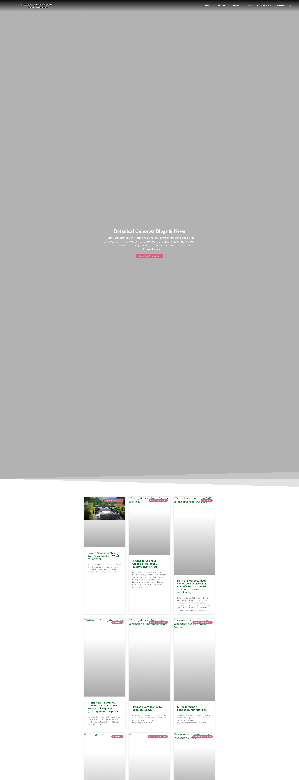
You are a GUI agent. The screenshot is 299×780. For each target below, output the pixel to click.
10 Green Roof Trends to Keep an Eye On (147, 708)
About (206, 5)
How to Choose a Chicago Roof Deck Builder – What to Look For (104, 556)
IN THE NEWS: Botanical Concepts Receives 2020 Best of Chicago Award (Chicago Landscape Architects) (192, 586)
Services (221, 5)
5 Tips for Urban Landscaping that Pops (192, 708)
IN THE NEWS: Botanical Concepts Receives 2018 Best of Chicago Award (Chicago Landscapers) (103, 707)
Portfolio (237, 5)
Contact (281, 5)
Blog (250, 5)
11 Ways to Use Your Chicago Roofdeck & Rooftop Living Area (145, 563)
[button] (290, 5)
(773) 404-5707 (264, 5)
